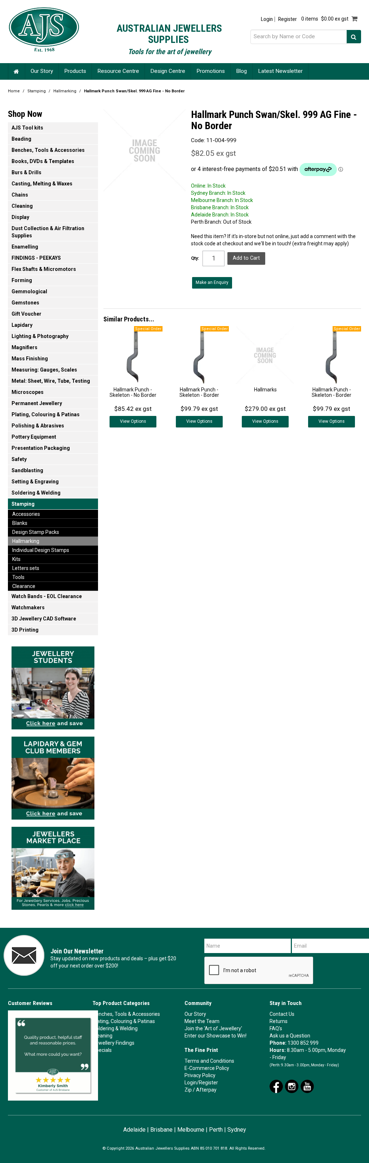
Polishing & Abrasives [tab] (38, 426)
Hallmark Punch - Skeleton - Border (199, 392)
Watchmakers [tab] (28, 607)
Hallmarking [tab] (25, 541)
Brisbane (161, 1129)
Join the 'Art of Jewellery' (213, 1028)
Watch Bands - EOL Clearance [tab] (47, 596)
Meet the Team (201, 1021)
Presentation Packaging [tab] (41, 448)
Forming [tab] (22, 280)
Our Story (42, 71)
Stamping (36, 91)
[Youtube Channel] (307, 1086)
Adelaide (134, 1129)
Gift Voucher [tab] (26, 314)
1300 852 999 (303, 1043)
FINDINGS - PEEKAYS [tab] (36, 258)
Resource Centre (118, 71)
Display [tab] (20, 217)
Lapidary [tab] (22, 325)
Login (267, 19)
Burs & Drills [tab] (26, 172)
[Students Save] (53, 686)
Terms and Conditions (209, 1061)
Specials (102, 1050)
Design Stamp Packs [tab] (35, 532)
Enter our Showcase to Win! (215, 1036)
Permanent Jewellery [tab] (37, 403)
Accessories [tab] (26, 514)
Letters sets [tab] (25, 568)
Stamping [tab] (23, 504)
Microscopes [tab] (28, 392)
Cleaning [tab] (22, 206)
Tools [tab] (18, 577)
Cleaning (102, 1036)
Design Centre (167, 71)
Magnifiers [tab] (24, 347)
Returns (279, 1021)
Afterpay (206, 1090)
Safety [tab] (19, 459)
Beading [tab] (21, 139)
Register (287, 19)
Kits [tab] (16, 559)
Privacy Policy (199, 1075)
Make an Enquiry (212, 282)
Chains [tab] (20, 195)
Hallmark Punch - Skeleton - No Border (133, 392)
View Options (133, 421)
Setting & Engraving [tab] (35, 481)
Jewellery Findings (113, 1043)
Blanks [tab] (19, 523)
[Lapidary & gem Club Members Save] (53, 776)
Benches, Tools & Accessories (126, 1014)
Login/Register (201, 1082)
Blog (241, 71)
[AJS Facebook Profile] (276, 1086)
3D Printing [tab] (25, 630)
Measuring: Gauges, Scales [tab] (44, 370)
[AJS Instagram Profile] (291, 1086)
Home (16, 71)
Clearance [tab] (23, 586)
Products (75, 71)
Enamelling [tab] (25, 247)
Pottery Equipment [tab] (34, 437)
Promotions (210, 71)
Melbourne (190, 1129)
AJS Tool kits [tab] (27, 128)
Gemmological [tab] (29, 291)
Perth (216, 1129)
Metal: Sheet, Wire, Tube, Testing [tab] (51, 381)
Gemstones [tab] (25, 303)
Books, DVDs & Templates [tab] (43, 161)
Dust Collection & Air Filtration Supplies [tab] (48, 231)
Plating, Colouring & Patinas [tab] (46, 414)
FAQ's (276, 1028)
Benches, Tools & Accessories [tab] (48, 150)
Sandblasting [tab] (27, 470)
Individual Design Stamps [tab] (40, 550)
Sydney (236, 1129)
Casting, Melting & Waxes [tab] (42, 183)
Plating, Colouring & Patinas (124, 1021)
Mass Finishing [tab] (30, 358)
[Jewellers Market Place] (53, 866)
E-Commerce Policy (206, 1068)
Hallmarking (64, 91)
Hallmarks (265, 389)
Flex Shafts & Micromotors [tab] (44, 269)
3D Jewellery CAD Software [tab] (44, 619)
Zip (188, 1090)
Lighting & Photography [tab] (40, 336)
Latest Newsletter (280, 71)
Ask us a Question (290, 1036)
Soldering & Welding (115, 1028)
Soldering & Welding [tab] (36, 493)
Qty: (195, 258)
